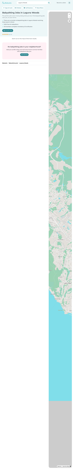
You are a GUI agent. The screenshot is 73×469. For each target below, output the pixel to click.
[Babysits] (6, 2)
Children (18, 8)
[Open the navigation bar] (69, 2)
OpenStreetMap (66, 466)
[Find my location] (69, 21)
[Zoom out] (69, 17)
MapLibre (59, 466)
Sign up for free (7, 30)
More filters (39, 8)
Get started (24, 54)
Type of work (8, 8)
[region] (60, 240)
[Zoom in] (69, 14)
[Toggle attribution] (70, 466)
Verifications (29, 8)
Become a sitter (61, 2)
